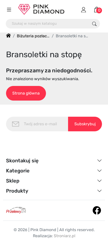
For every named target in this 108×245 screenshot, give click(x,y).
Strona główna (26, 93)
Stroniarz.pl (64, 235)
